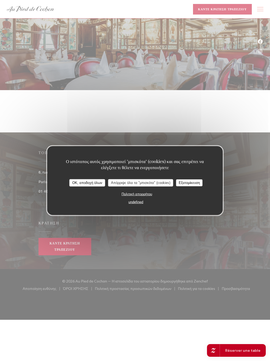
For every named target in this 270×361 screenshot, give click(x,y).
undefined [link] (135, 202)
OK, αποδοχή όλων (87, 183)
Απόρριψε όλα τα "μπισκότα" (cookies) (140, 183)
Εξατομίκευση (189, 183)
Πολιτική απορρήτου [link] (137, 194)
